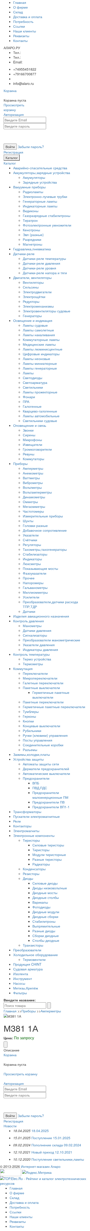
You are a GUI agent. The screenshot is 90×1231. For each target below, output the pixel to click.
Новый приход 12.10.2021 (51, 1152)
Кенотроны (31, 229)
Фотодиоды (41, 907)
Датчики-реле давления (41, 263)
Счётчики (30, 539)
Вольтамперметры (37, 492)
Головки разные (35, 525)
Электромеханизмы (38, 306)
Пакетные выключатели (41, 687)
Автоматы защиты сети (41, 764)
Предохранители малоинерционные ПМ (50, 795)
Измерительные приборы (43, 516)
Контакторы (22, 826)
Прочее (29, 578)
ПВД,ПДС (39, 787)
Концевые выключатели (41, 725)
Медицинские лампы (39, 344)
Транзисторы (33, 945)
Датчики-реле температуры (44, 258)
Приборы (20, 463)
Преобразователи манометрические (51, 640)
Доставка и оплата (27, 16)
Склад (18, 12)
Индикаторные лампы (40, 206)
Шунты (28, 520)
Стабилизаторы (35, 554)
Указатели (31, 535)
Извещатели (32, 444)
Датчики (29, 611)
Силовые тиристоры (48, 845)
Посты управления (37, 740)
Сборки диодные (45, 935)
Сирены (29, 435)
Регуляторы (32, 544)
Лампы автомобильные (41, 415)
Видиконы (30, 210)
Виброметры (33, 482)
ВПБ (35, 783)
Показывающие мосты (40, 568)
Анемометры (33, 473)
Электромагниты (26, 830)
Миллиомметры (35, 592)
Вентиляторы (33, 282)
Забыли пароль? (31, 146)
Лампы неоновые (36, 358)
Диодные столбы (45, 897)
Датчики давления (37, 630)
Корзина (10, 90)
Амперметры (33, 468)
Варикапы (40, 902)
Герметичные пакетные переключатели (54, 706)
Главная (19, 2)
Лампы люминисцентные (42, 349)
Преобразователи (27, 950)
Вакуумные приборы (29, 187)
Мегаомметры (34, 506)
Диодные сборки (45, 916)
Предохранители (36, 778)
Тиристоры (31, 840)
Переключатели (35, 673)
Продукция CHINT (27, 964)
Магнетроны (32, 244)
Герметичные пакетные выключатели (50, 695)
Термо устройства (37, 659)
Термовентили (34, 959)
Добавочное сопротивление (45, 530)
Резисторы (31, 873)
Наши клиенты (24, 31)
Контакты (20, 40)
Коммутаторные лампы (41, 339)
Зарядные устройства (40, 182)
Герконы (29, 716)
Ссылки (19, 26)
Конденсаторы (34, 868)
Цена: (8, 1037)
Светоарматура (35, 382)
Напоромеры (33, 582)
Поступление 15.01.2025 (50, 1137)
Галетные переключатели (43, 682)
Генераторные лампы (40, 201)
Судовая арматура (28, 969)
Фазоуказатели (34, 573)
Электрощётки (34, 296)
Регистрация (13, 152)
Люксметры (32, 563)
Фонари (29, 396)
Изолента (20, 973)
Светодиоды (32, 377)
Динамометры (34, 496)
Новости (10, 1125)
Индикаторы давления (40, 649)
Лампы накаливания (39, 334)
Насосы (19, 983)
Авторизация (14, 114)
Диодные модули (45, 911)
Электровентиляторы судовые (46, 311)
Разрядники (32, 239)
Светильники (33, 387)
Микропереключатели (40, 678)
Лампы (28, 373)
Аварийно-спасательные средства (40, 167)
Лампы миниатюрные (40, 363)
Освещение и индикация (32, 320)
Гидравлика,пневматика (32, 249)
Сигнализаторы (35, 635)
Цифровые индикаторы (41, 353)
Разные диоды (43, 930)
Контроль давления (28, 620)
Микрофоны (32, 439)
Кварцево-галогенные (40, 411)
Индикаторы (32, 558)
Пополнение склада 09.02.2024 (56, 1145)
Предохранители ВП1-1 (51, 806)
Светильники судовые (40, 420)
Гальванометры (35, 587)
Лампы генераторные (40, 368)
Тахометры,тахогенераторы (45, 549)
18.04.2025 (40, 1130)
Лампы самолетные (38, 330)
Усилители (31, 597)
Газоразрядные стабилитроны (46, 215)
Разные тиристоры (47, 859)
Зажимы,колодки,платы (31, 754)
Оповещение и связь (29, 425)
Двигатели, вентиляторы (32, 277)
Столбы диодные (45, 940)
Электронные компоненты (33, 835)
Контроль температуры (31, 654)
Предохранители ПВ (48, 802)
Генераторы (32, 315)
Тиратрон (30, 220)
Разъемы (30, 749)
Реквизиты (21, 35)
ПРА (26, 401)
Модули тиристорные (49, 854)
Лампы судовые (35, 325)
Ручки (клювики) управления (45, 735)
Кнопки (28, 721)
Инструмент (22, 978)
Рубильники (32, 730)
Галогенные (32, 406)
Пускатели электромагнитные (36, 816)
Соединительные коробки (43, 744)
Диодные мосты (44, 892)
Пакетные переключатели (43, 702)
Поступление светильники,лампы (57, 1159)
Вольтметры (32, 487)
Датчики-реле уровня (39, 268)
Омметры (30, 501)
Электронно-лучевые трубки (45, 196)
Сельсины (31, 287)
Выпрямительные (46, 926)
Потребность (23, 21)
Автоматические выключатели (46, 773)
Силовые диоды (45, 883)
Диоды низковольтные (49, 888)
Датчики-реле (24, 253)
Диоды (28, 878)
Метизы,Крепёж (25, 988)
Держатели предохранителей (46, 768)
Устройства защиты (28, 759)
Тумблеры (31, 711)
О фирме (20, 7)
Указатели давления (39, 644)
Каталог (12, 157)
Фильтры (20, 992)
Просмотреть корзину (14, 107)
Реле (17, 821)
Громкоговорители (37, 449)
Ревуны (28, 454)
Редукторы (31, 301)
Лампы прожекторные (40, 392)
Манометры (32, 625)
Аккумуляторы (34, 177)
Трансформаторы (27, 811)
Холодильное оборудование (35, 954)
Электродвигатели (37, 291)
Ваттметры (31, 477)
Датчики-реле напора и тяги (45, 272)
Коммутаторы (33, 458)
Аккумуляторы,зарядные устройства (41, 172)
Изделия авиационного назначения (41, 616)
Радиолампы (33, 191)
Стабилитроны (43, 921)
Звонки (28, 430)
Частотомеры (33, 511)
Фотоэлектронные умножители (47, 225)
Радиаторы (41, 864)
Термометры (33, 663)
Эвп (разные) (33, 234)
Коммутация (23, 668)
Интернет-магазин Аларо (40, 1166)
